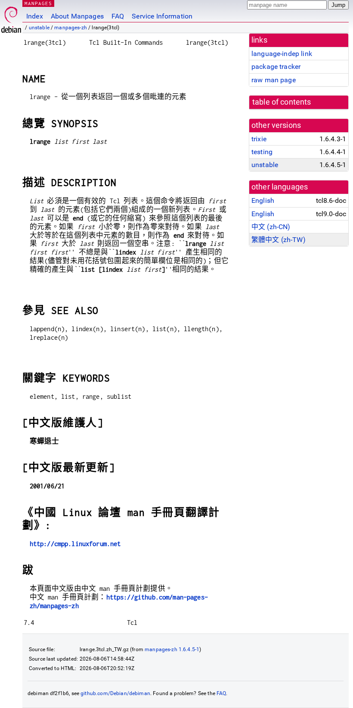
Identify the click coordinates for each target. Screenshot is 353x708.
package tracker (275, 66)
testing (261, 152)
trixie (258, 139)
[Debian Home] (11, 17)
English (262, 200)
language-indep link (281, 54)
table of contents (281, 102)
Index (34, 16)
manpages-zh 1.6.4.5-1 (172, 649)
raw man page (273, 80)
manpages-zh (70, 28)
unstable (39, 28)
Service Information (162, 16)
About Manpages (77, 16)
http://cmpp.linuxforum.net (75, 543)
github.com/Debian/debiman (115, 693)
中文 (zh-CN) (271, 227)
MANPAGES (38, 3)
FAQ (117, 16)
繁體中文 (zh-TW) (278, 240)
